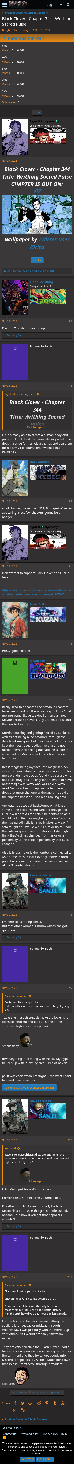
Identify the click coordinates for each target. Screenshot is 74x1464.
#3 (70, 385)
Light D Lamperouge (17, 30)
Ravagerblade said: (16, 996)
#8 (70, 914)
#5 (70, 566)
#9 (70, 988)
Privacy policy (49, 1434)
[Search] (68, 4)
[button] (4, 5)
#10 (69, 1140)
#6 (70, 643)
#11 (69, 1277)
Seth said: (10, 1148)
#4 (70, 501)
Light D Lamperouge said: (20, 394)
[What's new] (61, 4)
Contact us (9, 1434)
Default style (13, 1428)
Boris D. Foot (39, 604)
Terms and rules (28, 1434)
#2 (70, 321)
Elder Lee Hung (41, 282)
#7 (70, 700)
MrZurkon (37, 660)
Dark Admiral (40, 462)
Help (64, 1434)
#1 (70, 160)
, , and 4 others (30, 270)
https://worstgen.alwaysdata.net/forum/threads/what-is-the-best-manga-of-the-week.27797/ (36, 592)
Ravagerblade (41, 875)
